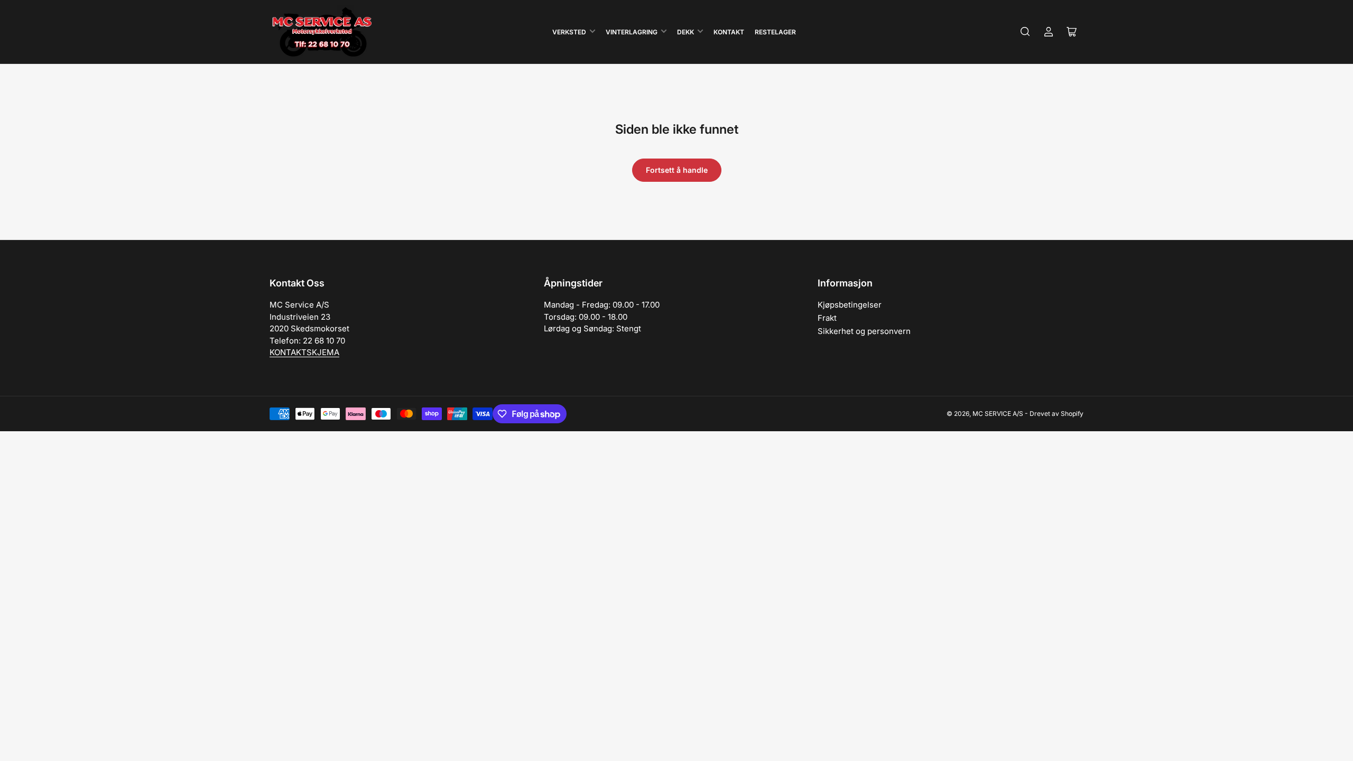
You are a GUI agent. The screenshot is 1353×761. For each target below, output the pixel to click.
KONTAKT (728, 32)
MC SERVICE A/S (997, 413)
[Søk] (1025, 31)
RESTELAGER (775, 32)
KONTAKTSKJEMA (304, 352)
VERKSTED (569, 32)
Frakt (827, 318)
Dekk (685, 32)
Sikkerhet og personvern (864, 331)
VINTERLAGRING (631, 32)
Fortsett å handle (677, 169)
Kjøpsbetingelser (850, 305)
